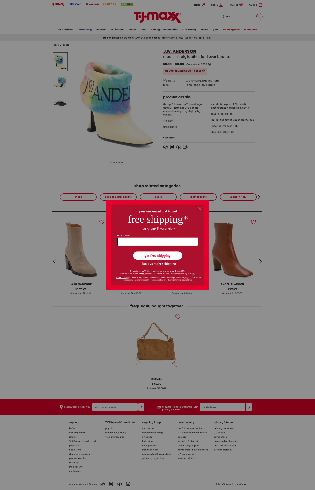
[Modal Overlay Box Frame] (157, 245)
